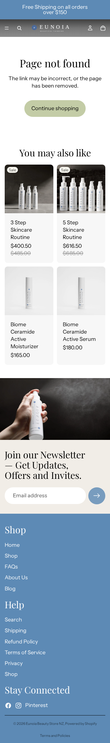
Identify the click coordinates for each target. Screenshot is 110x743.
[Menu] (6, 28)
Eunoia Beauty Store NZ (45, 723)
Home (12, 545)
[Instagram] (18, 705)
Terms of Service (25, 652)
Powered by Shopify (81, 723)
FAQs (11, 566)
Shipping (15, 630)
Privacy (14, 663)
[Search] (19, 28)
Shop (11, 556)
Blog (10, 588)
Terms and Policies (55, 735)
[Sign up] (96, 495)
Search (13, 619)
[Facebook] (8, 705)
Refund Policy (21, 641)
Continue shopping (55, 108)
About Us (16, 577)
